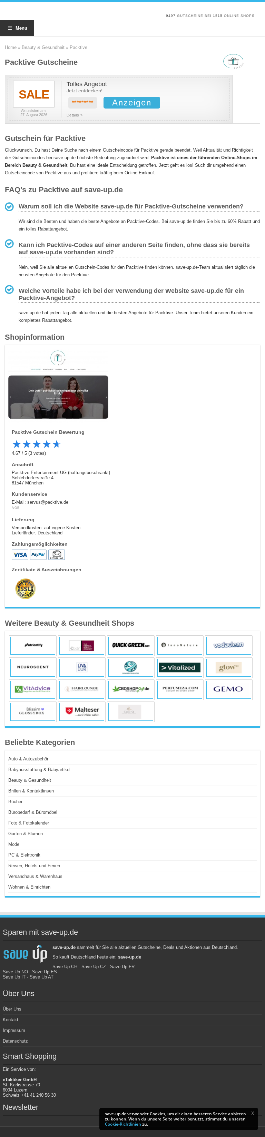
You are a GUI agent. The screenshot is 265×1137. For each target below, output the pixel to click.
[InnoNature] (179, 646)
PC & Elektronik (24, 855)
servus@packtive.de (47, 502)
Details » (75, 115)
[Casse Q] (130, 712)
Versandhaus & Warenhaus (35, 876)
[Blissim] (32, 712)
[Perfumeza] (179, 690)
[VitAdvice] (32, 690)
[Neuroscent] (32, 668)
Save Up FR (122, 966)
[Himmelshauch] (130, 668)
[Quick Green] (130, 646)
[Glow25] (228, 668)
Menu (21, 27)
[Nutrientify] (32, 646)
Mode (13, 844)
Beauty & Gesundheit (43, 47)
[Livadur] (81, 668)
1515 (218, 16)
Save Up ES (44, 971)
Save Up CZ (93, 966)
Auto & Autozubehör (28, 758)
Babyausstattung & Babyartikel (39, 769)
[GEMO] (228, 690)
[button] (252, 1113)
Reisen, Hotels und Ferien (34, 865)
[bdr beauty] (81, 646)
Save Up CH (64, 966)
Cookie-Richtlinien (123, 1124)
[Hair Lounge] (81, 690)
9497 (171, 16)
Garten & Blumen (25, 833)
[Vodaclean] (228, 646)
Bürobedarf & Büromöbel (32, 812)
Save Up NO (15, 971)
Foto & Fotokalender (28, 823)
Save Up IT (14, 977)
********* (83, 103)
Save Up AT (41, 977)
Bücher (15, 801)
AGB (16, 508)
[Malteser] (81, 712)
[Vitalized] (179, 668)
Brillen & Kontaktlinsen (31, 790)
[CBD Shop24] (130, 690)
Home (11, 47)
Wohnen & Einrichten (29, 887)
